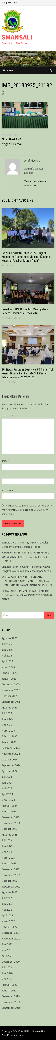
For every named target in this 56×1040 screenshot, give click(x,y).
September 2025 (11, 701)
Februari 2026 (9, 673)
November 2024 (11, 753)
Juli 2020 (7, 967)
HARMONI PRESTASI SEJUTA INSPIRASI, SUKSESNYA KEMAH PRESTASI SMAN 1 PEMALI (25, 557)
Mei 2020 (7, 979)
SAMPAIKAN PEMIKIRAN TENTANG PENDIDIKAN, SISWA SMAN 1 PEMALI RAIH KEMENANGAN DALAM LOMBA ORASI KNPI (27, 581)
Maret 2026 (8, 667)
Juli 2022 (7, 898)
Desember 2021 (11, 932)
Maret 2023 (8, 857)
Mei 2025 (7, 725)
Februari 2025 (9, 736)
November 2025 (11, 690)
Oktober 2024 (9, 759)
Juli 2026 (7, 644)
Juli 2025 (7, 713)
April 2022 (7, 915)
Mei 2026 (7, 655)
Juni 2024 (7, 782)
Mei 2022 (7, 909)
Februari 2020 (9, 984)
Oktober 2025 (9, 696)
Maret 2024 (8, 800)
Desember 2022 (11, 869)
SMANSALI (17, 37)
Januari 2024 (9, 811)
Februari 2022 (9, 927)
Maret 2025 (8, 730)
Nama (5, 461)
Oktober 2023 (9, 829)
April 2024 (7, 794)
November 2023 (11, 823)
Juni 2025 (7, 719)
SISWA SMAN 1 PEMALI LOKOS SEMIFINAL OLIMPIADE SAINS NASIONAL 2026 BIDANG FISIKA (27, 595)
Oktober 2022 (9, 881)
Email (5, 475)
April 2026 (7, 661)
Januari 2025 (9, 742)
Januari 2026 (9, 678)
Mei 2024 (7, 788)
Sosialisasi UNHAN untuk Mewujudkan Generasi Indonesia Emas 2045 (25, 311)
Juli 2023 (7, 840)
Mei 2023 (7, 852)
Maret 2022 (8, 921)
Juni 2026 (7, 650)
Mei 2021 (7, 950)
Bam (20, 1035)
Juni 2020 (7, 973)
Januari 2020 (9, 990)
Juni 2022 (7, 904)
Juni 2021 (7, 944)
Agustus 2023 (9, 834)
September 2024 (11, 765)
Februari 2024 (9, 805)
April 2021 (7, 956)
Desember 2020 (11, 961)
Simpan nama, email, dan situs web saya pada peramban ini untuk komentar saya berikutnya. (27, 510)
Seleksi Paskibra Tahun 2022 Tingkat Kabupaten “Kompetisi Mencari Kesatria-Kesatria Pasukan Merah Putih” (26, 257)
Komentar (8, 415)
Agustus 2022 (9, 892)
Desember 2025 (11, 684)
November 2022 (11, 875)
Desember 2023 (11, 817)
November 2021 (11, 938)
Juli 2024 (7, 777)
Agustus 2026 (9, 638)
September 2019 (11, 1008)
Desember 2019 (11, 996)
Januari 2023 (9, 863)
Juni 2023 (7, 846)
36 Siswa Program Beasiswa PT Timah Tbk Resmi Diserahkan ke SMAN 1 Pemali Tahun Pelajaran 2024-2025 (28, 373)
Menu (10, 70)
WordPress (7, 1035)
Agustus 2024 (9, 771)
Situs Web (7, 490)
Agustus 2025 (9, 707)
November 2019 (11, 1002)
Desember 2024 (11, 748)
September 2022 (11, 886)
